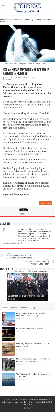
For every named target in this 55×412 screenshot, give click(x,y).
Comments (24, 308)
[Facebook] (27, 408)
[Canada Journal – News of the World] (27, 7)
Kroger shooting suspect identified (29, 328)
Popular (14, 308)
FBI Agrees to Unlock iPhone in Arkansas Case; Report (36, 262)
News (7, 78)
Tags (34, 308)
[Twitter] (30, 408)
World (10, 20)
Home (4, 20)
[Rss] (25, 408)
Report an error (45, 203)
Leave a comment (41, 78)
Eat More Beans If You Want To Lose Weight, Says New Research (19, 256)
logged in (27, 271)
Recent (4, 308)
